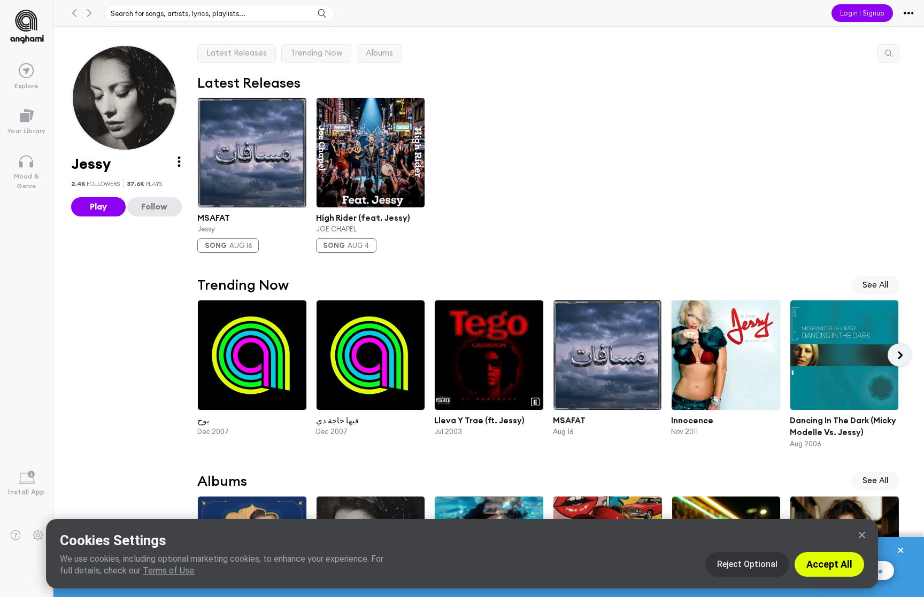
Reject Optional (747, 564)
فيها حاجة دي (336, 420)
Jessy (206, 228)
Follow (154, 206)
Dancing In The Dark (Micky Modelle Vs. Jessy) (842, 426)
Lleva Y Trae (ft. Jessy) (479, 420)
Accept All (829, 564)
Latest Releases (236, 53)
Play (98, 206)
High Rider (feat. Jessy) (362, 217)
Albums (379, 53)
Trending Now (316, 53)
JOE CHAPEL (335, 228)
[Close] (861, 535)
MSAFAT (213, 217)
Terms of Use (168, 570)
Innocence (692, 420)
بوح (203, 420)
